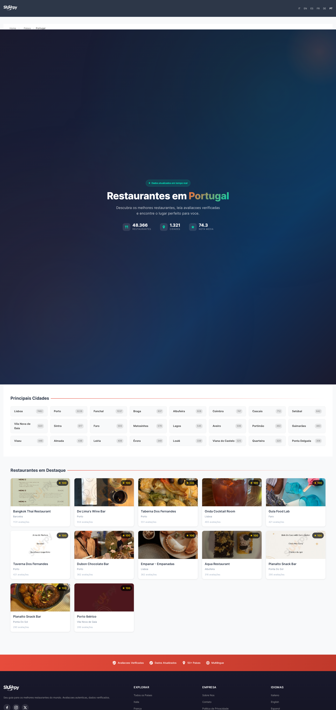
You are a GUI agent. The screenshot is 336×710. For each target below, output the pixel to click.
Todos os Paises (143, 695)
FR (318, 8)
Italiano (275, 695)
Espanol (275, 708)
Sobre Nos (208, 695)
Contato (206, 701)
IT (299, 8)
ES (311, 8)
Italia (136, 701)
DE (324, 8)
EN (305, 8)
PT (331, 8)
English (275, 701)
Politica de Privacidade (215, 708)
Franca (138, 708)
